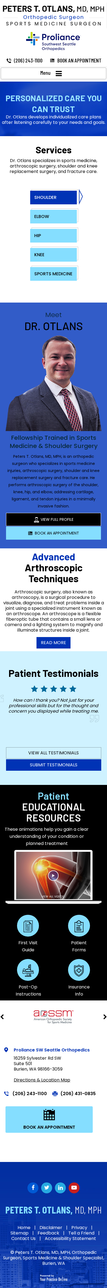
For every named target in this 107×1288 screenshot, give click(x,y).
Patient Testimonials (53, 673)
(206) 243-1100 (28, 60)
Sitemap (19, 1233)
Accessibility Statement (70, 1238)
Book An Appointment (57, 533)
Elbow (41, 216)
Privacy (79, 1227)
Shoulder (45, 197)
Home (24, 1227)
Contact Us (23, 1238)
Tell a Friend (81, 1233)
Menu (45, 72)
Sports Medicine (53, 274)
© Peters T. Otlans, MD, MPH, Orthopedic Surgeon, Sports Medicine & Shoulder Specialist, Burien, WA (53, 1257)
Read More (53, 642)
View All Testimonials (53, 753)
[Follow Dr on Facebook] (32, 1187)
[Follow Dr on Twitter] (46, 1187)
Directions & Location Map (42, 1080)
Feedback (48, 1233)
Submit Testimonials (53, 765)
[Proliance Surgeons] (53, 41)
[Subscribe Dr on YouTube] (60, 1187)
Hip (37, 235)
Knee (39, 255)
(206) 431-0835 (78, 1093)
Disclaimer (51, 1227)
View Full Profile (57, 519)
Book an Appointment (79, 60)
